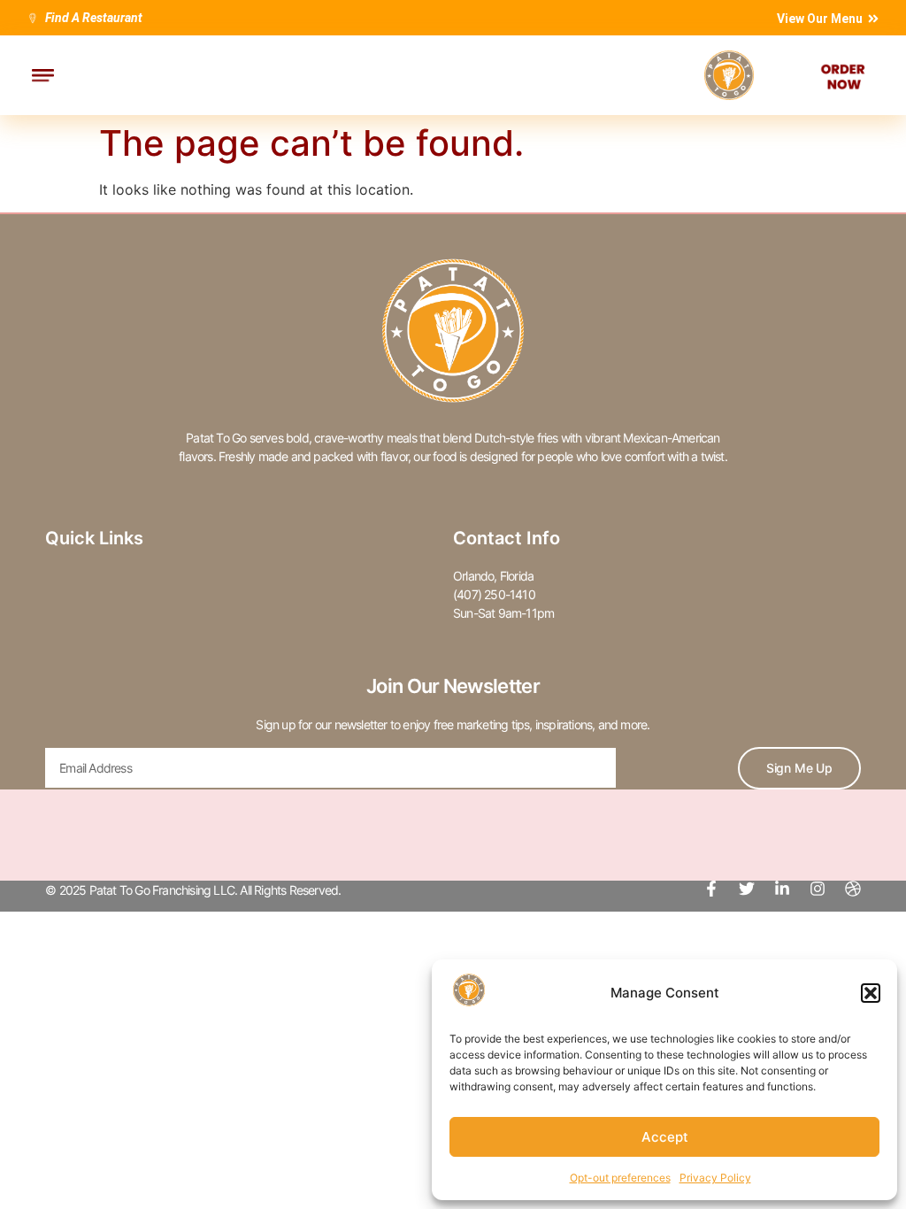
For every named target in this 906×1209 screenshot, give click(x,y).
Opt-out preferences (620, 1177)
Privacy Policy (715, 1177)
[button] (870, 993)
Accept (664, 1136)
